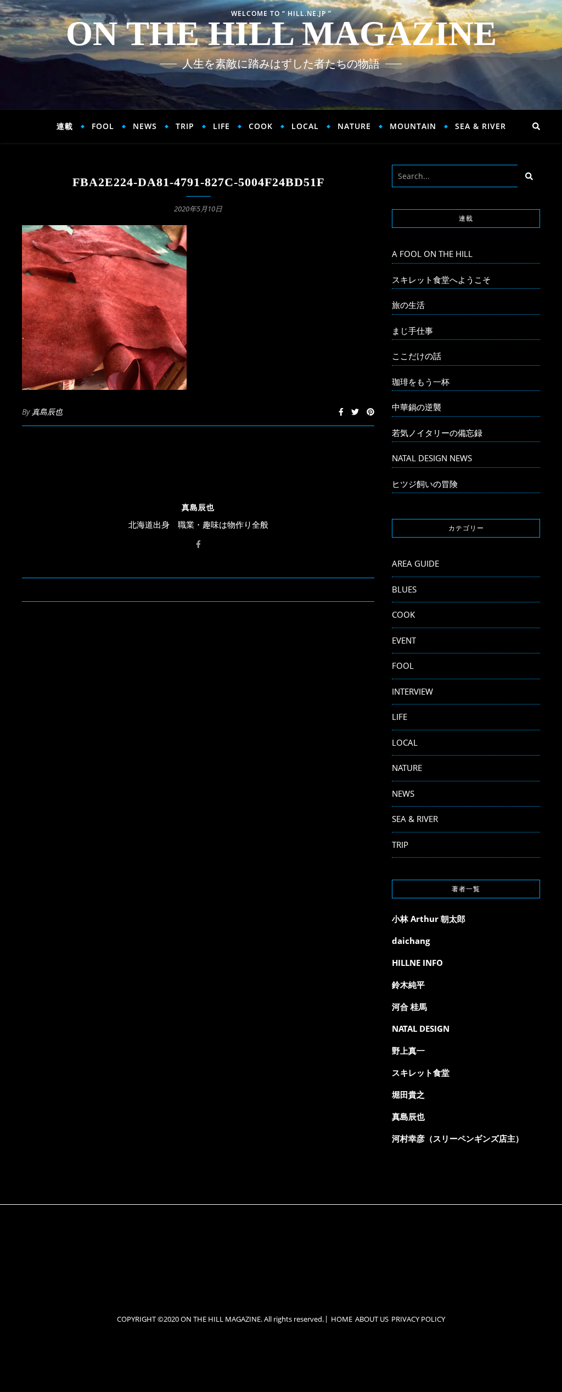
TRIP (185, 126)
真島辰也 (47, 411)
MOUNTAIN (413, 126)
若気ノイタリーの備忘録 (437, 432)
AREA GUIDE (415, 563)
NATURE (354, 126)
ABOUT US (372, 1319)
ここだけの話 (416, 355)
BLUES (404, 589)
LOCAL (305, 126)
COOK (261, 126)
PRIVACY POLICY (418, 1319)
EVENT (404, 640)
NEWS (145, 126)
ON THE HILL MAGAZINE (281, 33)
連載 (65, 126)
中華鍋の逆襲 (416, 406)
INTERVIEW (412, 691)
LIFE (221, 126)
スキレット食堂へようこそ (441, 279)
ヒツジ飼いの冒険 (425, 483)
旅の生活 (408, 304)
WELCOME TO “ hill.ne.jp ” (281, 13)
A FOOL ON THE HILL (432, 253)
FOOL (103, 126)
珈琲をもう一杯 (420, 381)
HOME (341, 1319)
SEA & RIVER (480, 126)
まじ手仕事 (412, 330)
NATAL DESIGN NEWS (432, 457)
